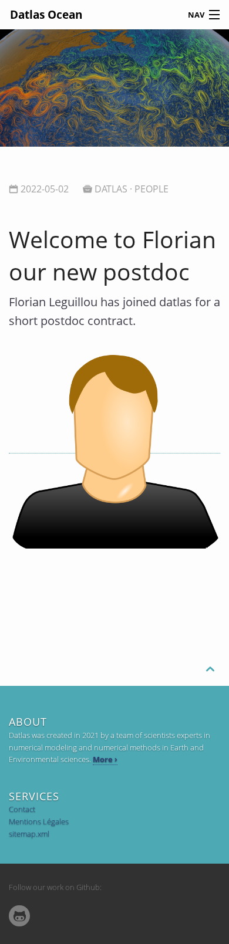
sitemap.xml (29, 833)
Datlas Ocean (46, 14)
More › (105, 759)
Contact (22, 809)
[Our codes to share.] (19, 916)
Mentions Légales (39, 821)
